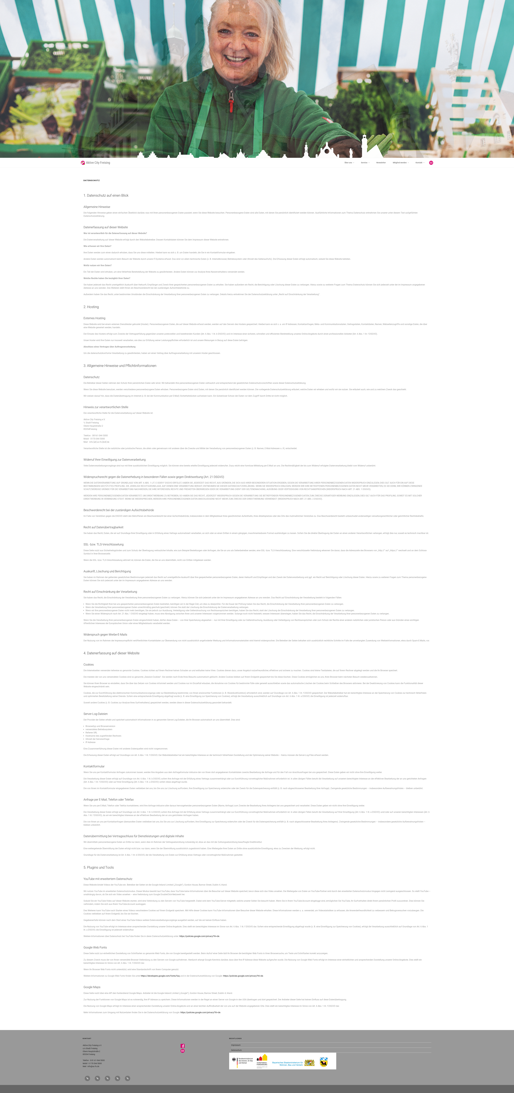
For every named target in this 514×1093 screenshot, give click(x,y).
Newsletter (381, 163)
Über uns (348, 163)
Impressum (236, 1045)
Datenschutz (236, 1050)
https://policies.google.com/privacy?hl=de (199, 936)
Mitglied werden (400, 163)
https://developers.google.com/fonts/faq (160, 976)
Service (364, 163)
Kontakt (419, 163)
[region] (257, 83)
